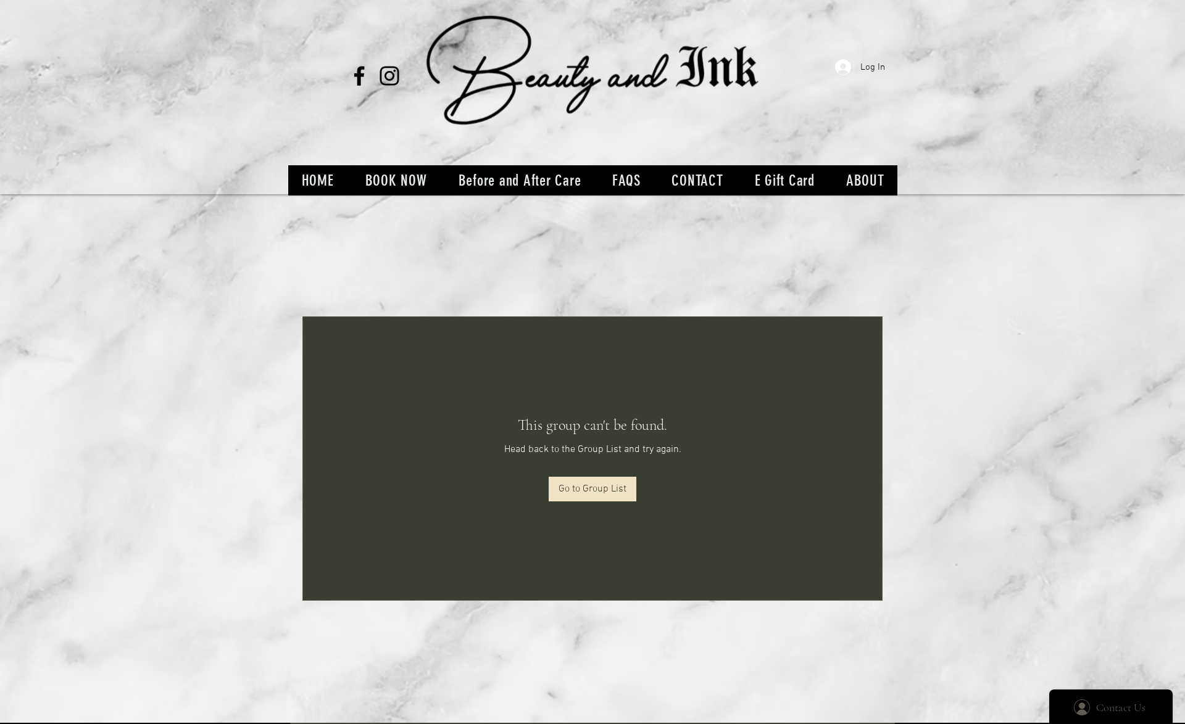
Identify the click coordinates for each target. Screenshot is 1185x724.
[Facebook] (359, 76)
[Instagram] (389, 76)
